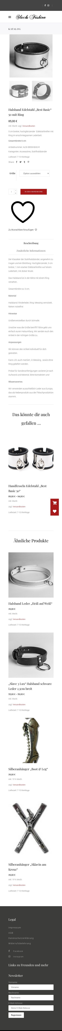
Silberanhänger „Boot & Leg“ (28, 769)
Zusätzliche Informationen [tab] (31, 250)
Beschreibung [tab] (31, 243)
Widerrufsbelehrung (19, 943)
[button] (54, 511)
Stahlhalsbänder (39, 151)
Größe (12, 173)
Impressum (14, 927)
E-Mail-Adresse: (15, 1003)
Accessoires (25, 151)
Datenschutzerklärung (21, 938)
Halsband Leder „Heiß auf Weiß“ (30, 603)
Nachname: (13, 993)
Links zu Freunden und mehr (28, 965)
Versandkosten (28, 126)
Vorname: (12, 982)
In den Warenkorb (34, 192)
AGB (10, 933)
